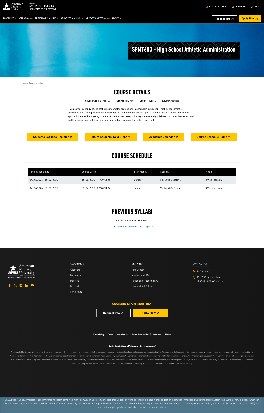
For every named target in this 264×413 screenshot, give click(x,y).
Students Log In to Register (51, 137)
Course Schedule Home (212, 137)
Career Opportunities (140, 334)
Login (257, 7)
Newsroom (157, 334)
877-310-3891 (217, 7)
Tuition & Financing (45, 18)
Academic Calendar (162, 137)
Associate (75, 270)
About (115, 18)
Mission (168, 334)
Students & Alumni (71, 18)
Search (240, 7)
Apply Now (248, 18)
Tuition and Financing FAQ (145, 281)
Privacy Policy (98, 334)
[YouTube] (32, 285)
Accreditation (122, 334)
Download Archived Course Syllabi (135, 226)
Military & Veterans (97, 18)
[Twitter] (15, 285)
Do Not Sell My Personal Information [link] (132, 346)
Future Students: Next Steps (109, 137)
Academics (8, 18)
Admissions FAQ (140, 275)
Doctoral (74, 286)
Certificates (76, 292)
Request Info (222, 18)
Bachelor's (75, 275)
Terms (110, 334)
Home (24, 83)
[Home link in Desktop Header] (29, 7)
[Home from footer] (21, 270)
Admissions (24, 18)
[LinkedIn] (26, 285)
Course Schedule (36, 83)
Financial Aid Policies (142, 286)
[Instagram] (21, 285)
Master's (74, 281)
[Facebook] (9, 285)
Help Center (137, 270)
